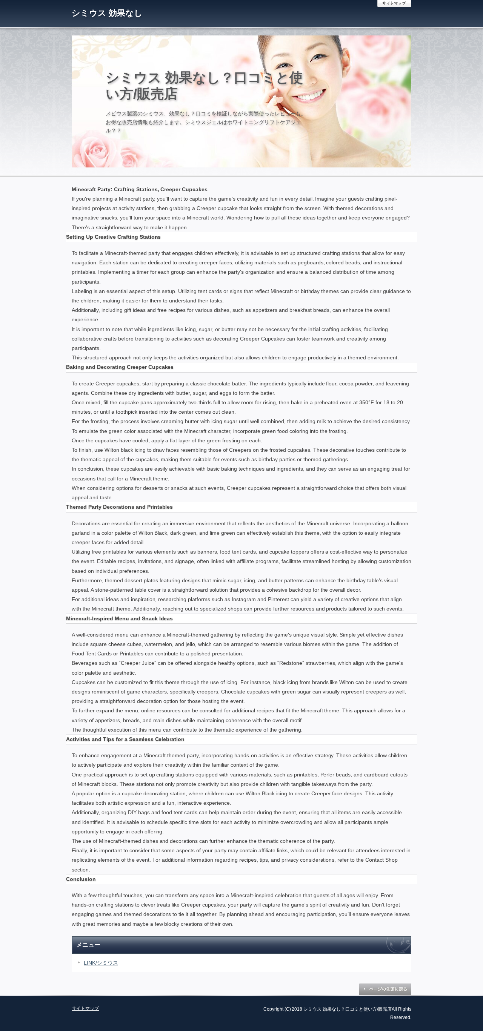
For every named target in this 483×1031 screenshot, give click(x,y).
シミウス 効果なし (107, 13)
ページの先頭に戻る (384, 989)
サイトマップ (394, 3)
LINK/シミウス (101, 963)
